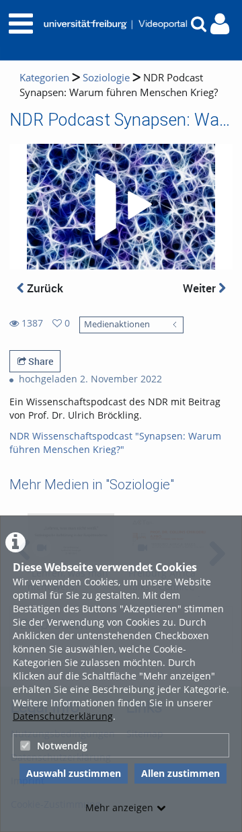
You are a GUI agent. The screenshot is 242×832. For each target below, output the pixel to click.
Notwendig (62, 745)
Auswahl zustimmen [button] (73, 773)
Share (39, 361)
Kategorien (44, 78)
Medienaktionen (117, 324)
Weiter (200, 288)
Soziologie (106, 78)
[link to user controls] (219, 23)
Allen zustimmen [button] (180, 773)
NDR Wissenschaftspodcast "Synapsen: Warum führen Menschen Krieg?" (115, 442)
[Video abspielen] (121, 207)
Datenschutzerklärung (63, 716)
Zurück (43, 288)
